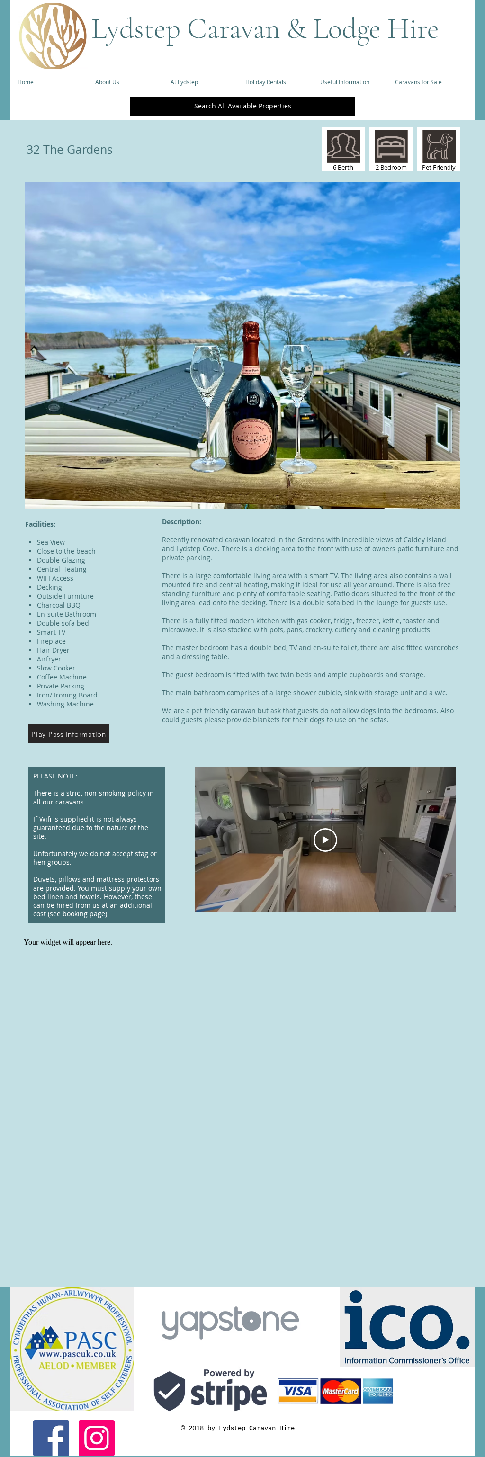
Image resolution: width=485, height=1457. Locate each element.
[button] (242, 345)
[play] (437, 500)
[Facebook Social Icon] (51, 1438)
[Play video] (325, 840)
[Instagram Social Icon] (97, 1438)
